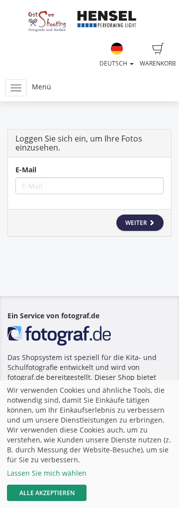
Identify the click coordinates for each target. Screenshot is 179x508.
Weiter (137, 222)
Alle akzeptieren (47, 493)
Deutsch (114, 63)
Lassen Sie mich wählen (47, 473)
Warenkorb (158, 63)
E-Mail (25, 169)
